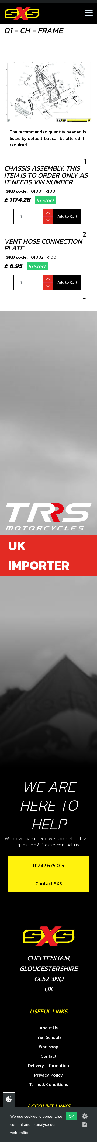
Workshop (48, 1046)
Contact (48, 1056)
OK (71, 1116)
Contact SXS (48, 883)
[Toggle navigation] (89, 13)
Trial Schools (48, 1037)
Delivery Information (48, 1065)
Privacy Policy (48, 1075)
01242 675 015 (48, 865)
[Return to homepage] (22, 13)
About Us (49, 1028)
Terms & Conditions (48, 1084)
